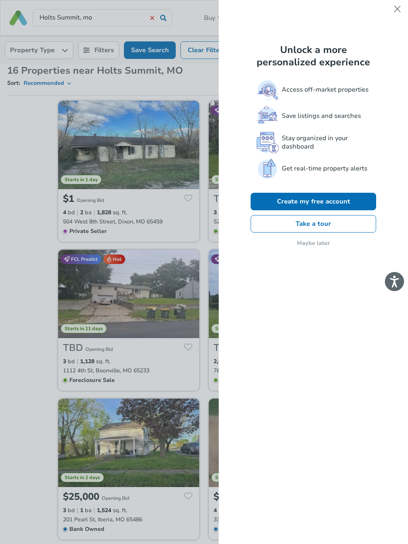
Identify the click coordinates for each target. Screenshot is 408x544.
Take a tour (313, 223)
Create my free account (313, 201)
